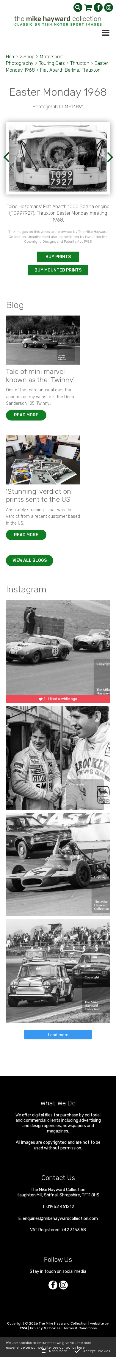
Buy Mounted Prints (58, 270)
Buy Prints (58, 256)
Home (12, 56)
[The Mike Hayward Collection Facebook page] (98, 7)
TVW (23, 1328)
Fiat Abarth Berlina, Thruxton (70, 70)
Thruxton (79, 63)
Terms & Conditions (80, 1328)
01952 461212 (60, 1206)
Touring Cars (52, 63)
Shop (29, 56)
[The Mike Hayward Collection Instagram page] (108, 7)
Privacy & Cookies (45, 1328)
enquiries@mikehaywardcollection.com (60, 1218)
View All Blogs (29, 560)
